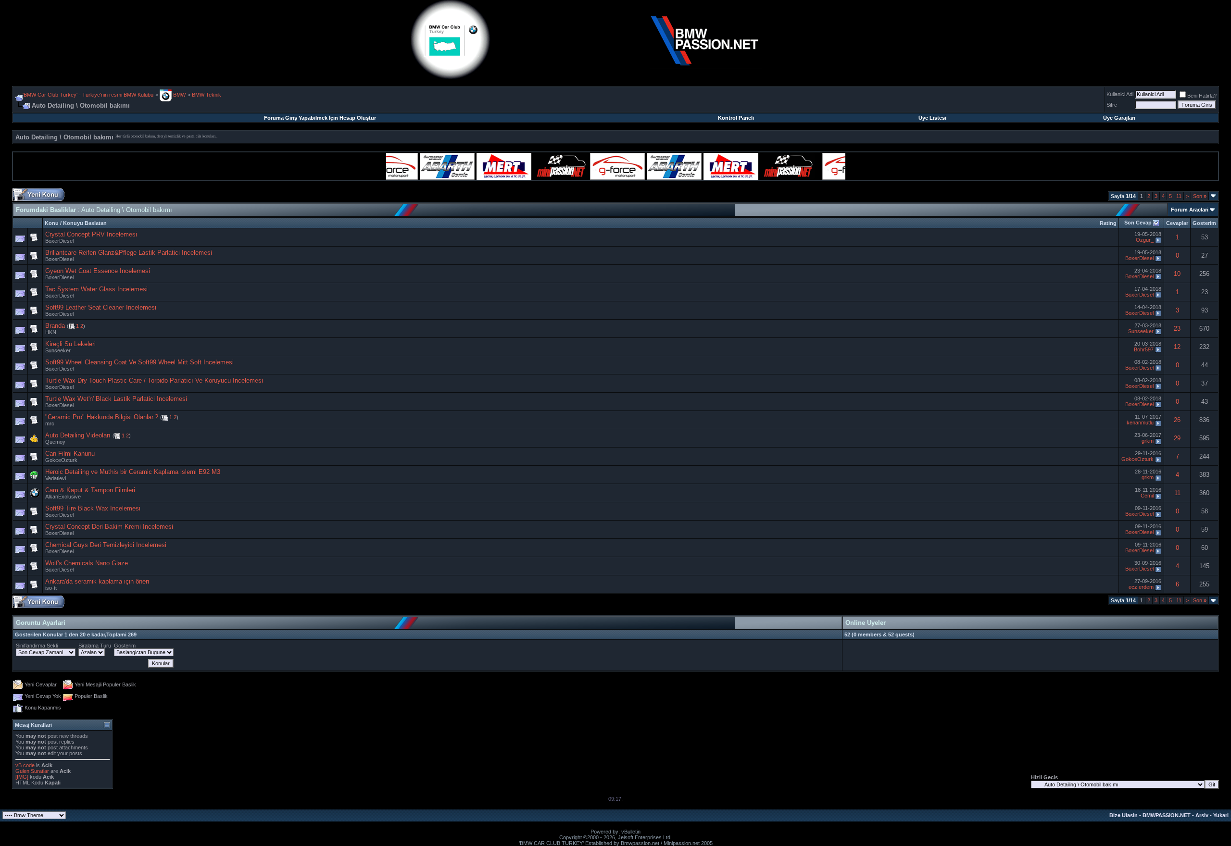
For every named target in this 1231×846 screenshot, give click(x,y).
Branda (55, 325)
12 (1177, 346)
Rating (1108, 223)
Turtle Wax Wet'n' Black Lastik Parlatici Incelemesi (116, 398)
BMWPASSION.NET (1167, 815)
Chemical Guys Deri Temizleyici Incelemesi (105, 544)
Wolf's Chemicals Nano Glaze (86, 563)
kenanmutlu (1140, 422)
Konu (52, 223)
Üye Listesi (932, 118)
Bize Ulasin (1123, 815)
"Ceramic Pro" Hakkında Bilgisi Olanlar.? (101, 417)
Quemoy (55, 442)
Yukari (1221, 815)
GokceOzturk (61, 460)
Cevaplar (1177, 223)
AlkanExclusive (63, 496)
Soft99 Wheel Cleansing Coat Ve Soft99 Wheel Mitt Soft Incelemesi (139, 362)
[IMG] (21, 777)
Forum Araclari (1189, 209)
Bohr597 (1144, 349)
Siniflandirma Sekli (37, 645)
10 (1177, 273)
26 (1177, 419)
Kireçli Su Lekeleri (70, 344)
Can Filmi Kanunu (70, 453)
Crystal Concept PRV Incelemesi (91, 234)
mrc (49, 423)
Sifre (1111, 105)
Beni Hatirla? (1202, 96)
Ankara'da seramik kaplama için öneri (97, 581)
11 (1178, 196)
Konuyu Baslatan (85, 223)
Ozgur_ (1145, 240)
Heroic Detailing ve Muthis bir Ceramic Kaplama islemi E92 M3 (132, 471)
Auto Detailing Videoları (78, 435)
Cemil (1147, 495)
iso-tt (51, 588)
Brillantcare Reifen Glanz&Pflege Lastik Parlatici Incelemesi (128, 252)
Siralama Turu (94, 645)
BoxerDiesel (59, 241)
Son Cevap (1138, 222)
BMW (179, 95)
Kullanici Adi (1119, 94)
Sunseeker (1141, 331)
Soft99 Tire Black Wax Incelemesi (92, 508)
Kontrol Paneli (736, 118)
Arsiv (1201, 815)
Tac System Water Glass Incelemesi (96, 289)
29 (1177, 438)
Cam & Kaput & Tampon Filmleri (90, 490)
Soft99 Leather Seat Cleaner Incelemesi (100, 307)
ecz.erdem (1141, 587)
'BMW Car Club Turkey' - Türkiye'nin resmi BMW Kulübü (88, 95)
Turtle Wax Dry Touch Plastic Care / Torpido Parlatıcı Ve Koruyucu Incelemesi (154, 380)
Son (1199, 196)
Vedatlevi (55, 478)
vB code (25, 765)
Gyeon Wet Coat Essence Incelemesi (97, 270)
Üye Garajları (1119, 118)
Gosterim (1204, 223)
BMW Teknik (206, 95)
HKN (50, 332)
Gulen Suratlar (32, 771)
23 (1177, 328)
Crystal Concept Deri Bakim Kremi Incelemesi (109, 526)
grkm (1148, 441)
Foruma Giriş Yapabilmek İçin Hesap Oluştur (320, 118)
